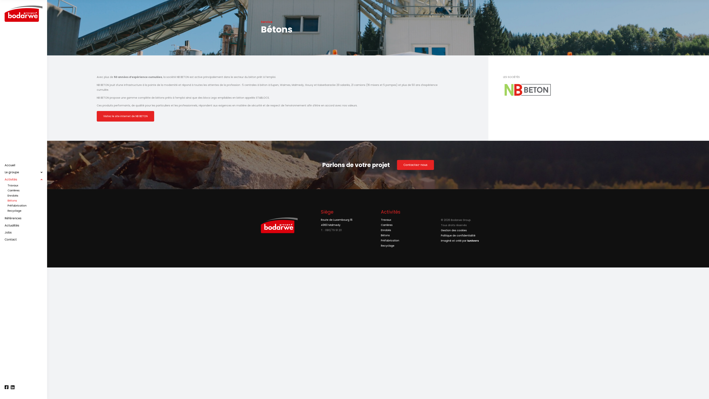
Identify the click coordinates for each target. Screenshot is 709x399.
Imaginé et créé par (460, 241)
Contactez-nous (415, 165)
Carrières (387, 225)
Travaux (386, 220)
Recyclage (387, 246)
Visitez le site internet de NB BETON (125, 116)
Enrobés (386, 230)
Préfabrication (390, 240)
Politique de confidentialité (458, 235)
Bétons (385, 235)
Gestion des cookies (454, 230)
